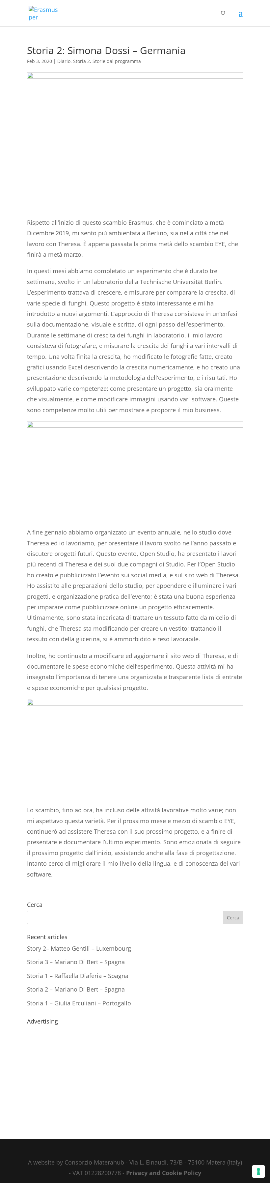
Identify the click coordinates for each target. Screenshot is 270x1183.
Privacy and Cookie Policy (163, 1173)
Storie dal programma (117, 61)
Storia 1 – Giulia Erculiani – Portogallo (79, 1003)
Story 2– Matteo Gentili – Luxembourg (79, 948)
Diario (63, 61)
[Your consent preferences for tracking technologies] (258, 1171)
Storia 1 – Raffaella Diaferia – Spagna (77, 976)
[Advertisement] (135, 1073)
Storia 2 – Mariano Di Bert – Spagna (76, 989)
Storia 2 (81, 61)
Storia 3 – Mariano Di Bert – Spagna (76, 962)
